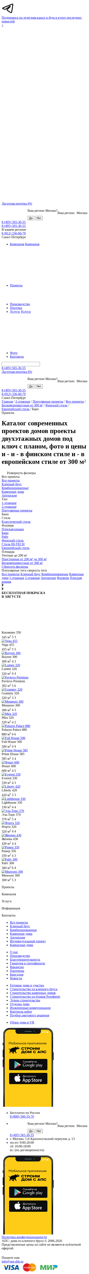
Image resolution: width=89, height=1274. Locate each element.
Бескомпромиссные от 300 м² (22, 405)
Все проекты (75, 401)
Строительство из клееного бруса (33, 989)
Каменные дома (21, 933)
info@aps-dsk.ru (12, 1261)
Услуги (15, 311)
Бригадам (16, 974)
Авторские (48, 578)
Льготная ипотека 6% (17, 203)
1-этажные (16, 578)
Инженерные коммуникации (30, 1008)
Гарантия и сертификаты (27, 963)
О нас (14, 952)
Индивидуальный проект (28, 941)
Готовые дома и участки (27, 985)
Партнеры (17, 971)
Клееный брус (30, 574)
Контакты (17, 356)
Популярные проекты (48, 401)
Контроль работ (21, 1011)
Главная (7, 401)
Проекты (16, 285)
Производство (20, 304)
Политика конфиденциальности (24, 1237)
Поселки (16, 308)
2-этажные (22, 401)
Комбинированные (54, 574)
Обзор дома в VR (22, 1022)
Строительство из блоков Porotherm (35, 996)
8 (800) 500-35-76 (22, 1116)
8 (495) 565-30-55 (14, 222)
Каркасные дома (21, 945)
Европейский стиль (15, 409)
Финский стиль (56, 405)
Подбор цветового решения (29, 1015)
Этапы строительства (25, 1000)
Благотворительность (25, 959)
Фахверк (63, 578)
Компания (17, 244)
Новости (16, 978)
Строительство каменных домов (33, 993)
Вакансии (17, 967)
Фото (13, 353)
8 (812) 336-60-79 (14, 233)
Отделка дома (19, 1004)
